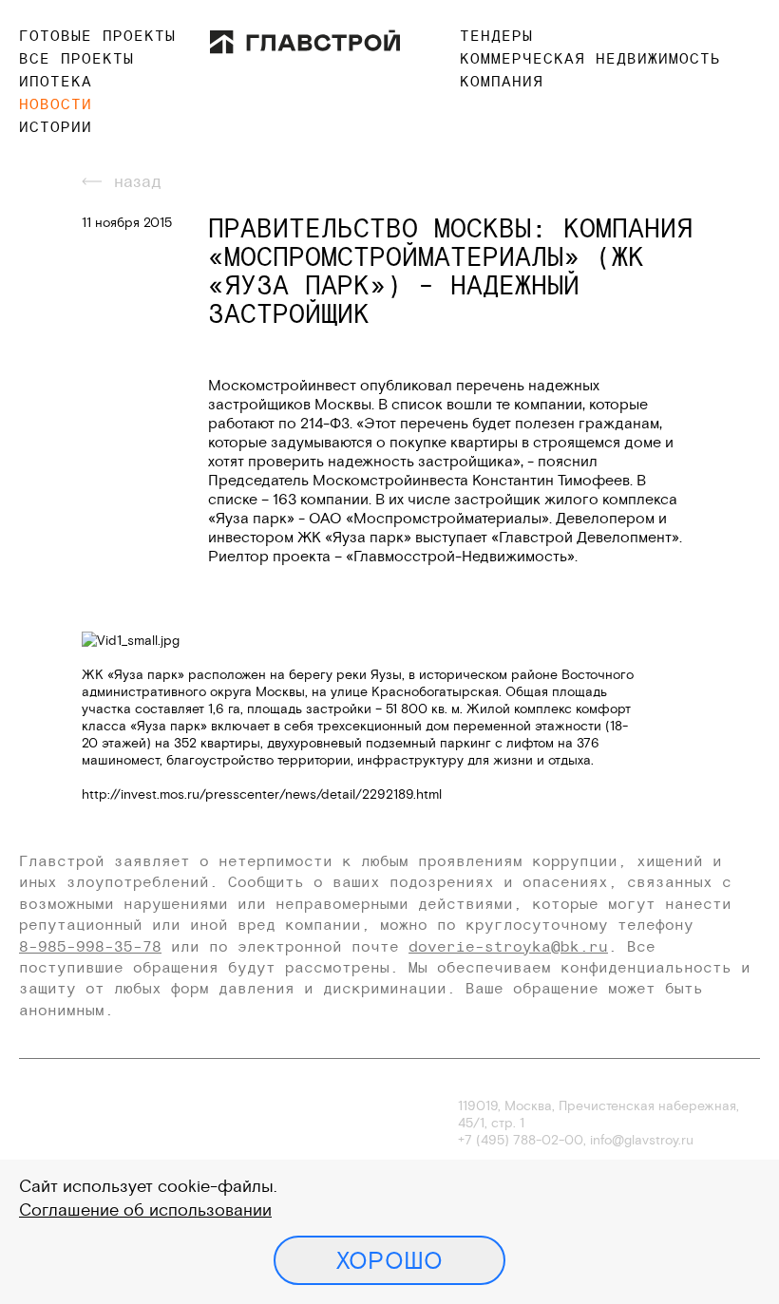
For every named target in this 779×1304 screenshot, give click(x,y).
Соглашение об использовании (145, 1209)
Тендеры (496, 35)
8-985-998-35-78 (90, 945)
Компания (501, 80)
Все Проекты (76, 57)
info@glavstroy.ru (642, 1139)
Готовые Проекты (97, 35)
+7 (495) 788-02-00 (520, 1139)
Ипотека (55, 80)
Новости (55, 103)
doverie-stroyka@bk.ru (508, 945)
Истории (55, 126)
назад (138, 181)
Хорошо (390, 1260)
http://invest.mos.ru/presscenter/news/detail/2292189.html (262, 794)
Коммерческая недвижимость (590, 57)
